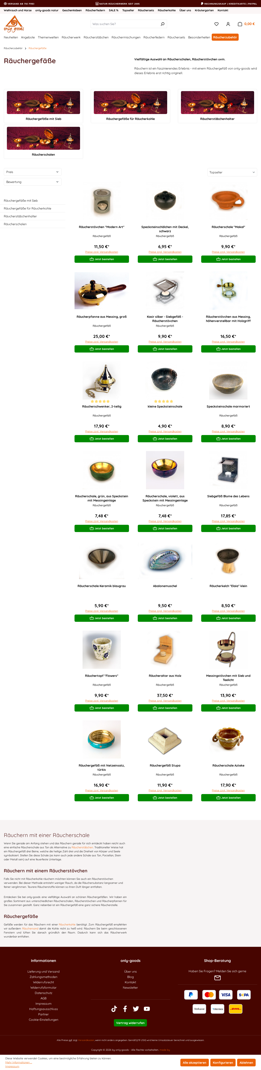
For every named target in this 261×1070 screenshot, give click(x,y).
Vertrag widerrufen (130, 1023)
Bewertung (13, 182)
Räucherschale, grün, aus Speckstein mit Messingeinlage (101, 498)
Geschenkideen (72, 10)
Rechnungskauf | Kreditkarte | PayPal (230, 4)
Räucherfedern (95, 10)
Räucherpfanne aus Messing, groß (102, 317)
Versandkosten (86, 1040)
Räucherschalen (15, 224)
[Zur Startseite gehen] (26, 23)
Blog (130, 977)
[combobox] (124, 24)
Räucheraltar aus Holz (165, 676)
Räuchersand (30, 928)
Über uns (185, 10)
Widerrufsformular (43, 987)
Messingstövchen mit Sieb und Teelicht (228, 678)
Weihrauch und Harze (18, 10)
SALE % (113, 10)
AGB (43, 998)
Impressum (44, 1003)
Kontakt (223, 10)
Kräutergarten (204, 10)
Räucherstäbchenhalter (20, 216)
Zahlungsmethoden (43, 977)
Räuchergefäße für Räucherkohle (27, 208)
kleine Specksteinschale (165, 406)
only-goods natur (46, 10)
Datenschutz (43, 993)
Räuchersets (146, 10)
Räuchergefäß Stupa (165, 765)
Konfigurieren (223, 1062)
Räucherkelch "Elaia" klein (228, 586)
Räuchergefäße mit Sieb (21, 200)
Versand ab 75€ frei (20, 4)
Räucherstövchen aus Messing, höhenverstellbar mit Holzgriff (228, 319)
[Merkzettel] (216, 24)
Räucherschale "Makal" (228, 227)
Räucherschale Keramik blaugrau (102, 586)
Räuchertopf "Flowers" (101, 676)
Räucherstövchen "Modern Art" (101, 227)
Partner (43, 1014)
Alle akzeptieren (194, 1062)
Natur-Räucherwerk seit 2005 (119, 4)
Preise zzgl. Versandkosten (101, 252)
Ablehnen (246, 1062)
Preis (9, 172)
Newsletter (130, 987)
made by (165, 1049)
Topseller (128, 10)
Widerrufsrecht (43, 982)
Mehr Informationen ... (18, 1062)
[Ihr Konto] (228, 24)
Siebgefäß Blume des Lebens (228, 496)
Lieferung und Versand (44, 971)
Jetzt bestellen (104, 259)
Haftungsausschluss (43, 1009)
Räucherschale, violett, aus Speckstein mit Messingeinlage (165, 498)
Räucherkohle (167, 10)
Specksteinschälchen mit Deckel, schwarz (165, 229)
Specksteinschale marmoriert (228, 406)
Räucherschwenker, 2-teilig (101, 406)
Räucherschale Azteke (228, 765)
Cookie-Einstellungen (43, 1019)
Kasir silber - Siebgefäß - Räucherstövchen (165, 319)
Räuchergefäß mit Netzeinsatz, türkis (102, 767)
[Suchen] (162, 24)
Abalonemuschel (165, 586)
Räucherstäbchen (82, 847)
